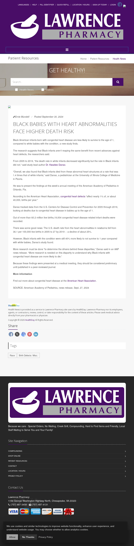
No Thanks (28, 537)
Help (34, 4)
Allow (12, 537)
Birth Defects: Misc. (28, 355)
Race (12, 355)
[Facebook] (119, 4)
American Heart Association (81, 280)
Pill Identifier (47, 4)
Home (83, 58)
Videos (50, 89)
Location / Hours (81, 4)
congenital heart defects (72, 196)
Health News (27, 89)
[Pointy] (124, 5)
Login (113, 4)
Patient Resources (99, 58)
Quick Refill (63, 4)
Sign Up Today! (100, 4)
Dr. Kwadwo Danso (55, 164)
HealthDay (30, 320)
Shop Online (14, 455)
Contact (12, 466)
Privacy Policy (15, 475)
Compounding (15, 451)
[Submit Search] (117, 82)
